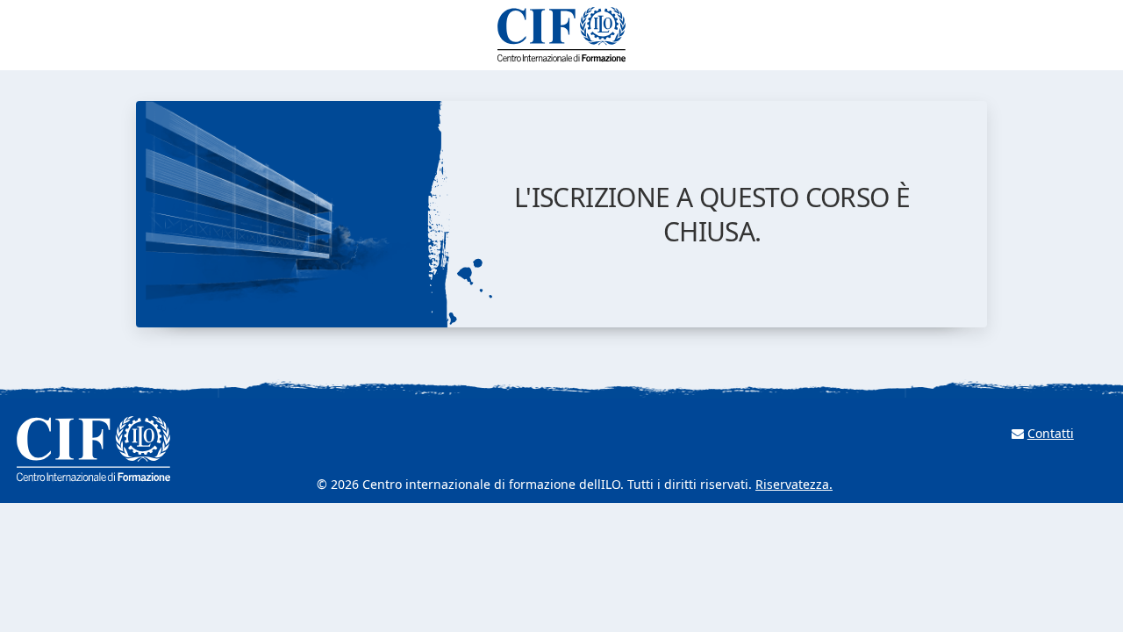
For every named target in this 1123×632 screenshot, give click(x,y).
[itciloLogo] (561, 34)
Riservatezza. (794, 484)
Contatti (1050, 433)
